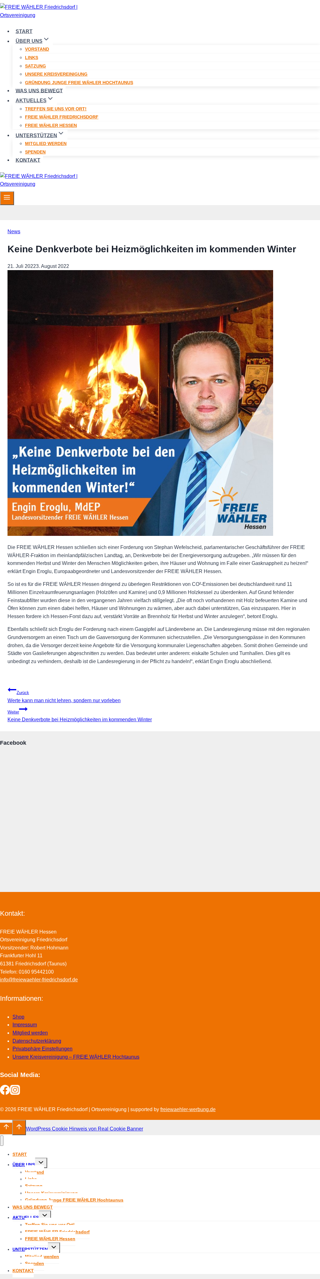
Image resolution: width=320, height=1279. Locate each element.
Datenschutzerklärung (36, 1041)
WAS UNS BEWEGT (39, 90)
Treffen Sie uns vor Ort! (56, 108)
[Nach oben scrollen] (6, 1128)
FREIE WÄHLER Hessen (51, 125)
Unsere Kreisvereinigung (56, 74)
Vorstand (37, 49)
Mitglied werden (46, 143)
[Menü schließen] (1, 1140)
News (14, 231)
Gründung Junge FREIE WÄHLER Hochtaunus (79, 82)
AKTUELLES (25, 1217)
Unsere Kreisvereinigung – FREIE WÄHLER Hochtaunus (75, 1057)
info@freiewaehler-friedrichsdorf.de (39, 979)
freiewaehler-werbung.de (188, 1109)
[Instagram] (15, 1093)
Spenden (35, 151)
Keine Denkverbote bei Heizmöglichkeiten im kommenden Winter (80, 716)
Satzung (35, 65)
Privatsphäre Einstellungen (42, 1048)
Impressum (24, 1024)
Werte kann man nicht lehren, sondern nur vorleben (64, 696)
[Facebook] (5, 1093)
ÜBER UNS (23, 1164)
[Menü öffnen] (7, 198)
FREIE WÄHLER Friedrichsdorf (61, 116)
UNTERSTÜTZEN (30, 1249)
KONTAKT (28, 160)
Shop (18, 1017)
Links (31, 57)
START (24, 31)
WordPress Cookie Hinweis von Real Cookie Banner (84, 1128)
